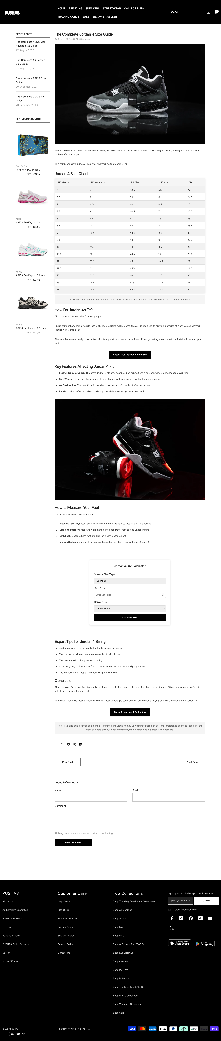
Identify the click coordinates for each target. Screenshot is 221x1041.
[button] (16, 1034)
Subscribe (142, 531)
